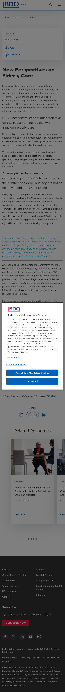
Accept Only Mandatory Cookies (32, 373)
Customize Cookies (16, 364)
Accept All (32, 381)
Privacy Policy (13, 357)
